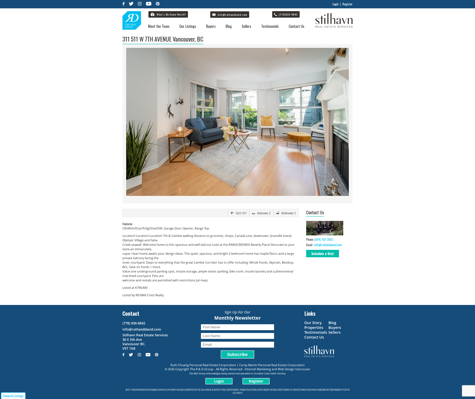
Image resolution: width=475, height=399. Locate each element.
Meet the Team (158, 26)
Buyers (211, 26)
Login (335, 4)
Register (348, 4)
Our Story (313, 322)
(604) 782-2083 (323, 239)
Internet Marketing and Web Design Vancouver (277, 369)
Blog (229, 26)
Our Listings (187, 26)
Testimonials (270, 26)
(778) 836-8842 (133, 323)
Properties (313, 327)
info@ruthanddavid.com (141, 329)
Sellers (246, 26)
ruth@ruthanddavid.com (328, 245)
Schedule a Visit (322, 253)
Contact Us (296, 26)
